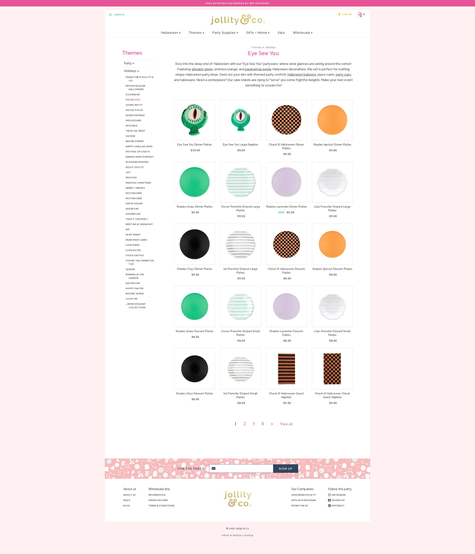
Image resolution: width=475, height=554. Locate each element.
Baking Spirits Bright (140, 157)
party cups (343, 74)
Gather (130, 136)
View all (286, 424)
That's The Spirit (137, 219)
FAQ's (126, 500)
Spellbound (133, 120)
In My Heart (133, 234)
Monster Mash (135, 115)
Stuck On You (135, 255)
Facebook (338, 500)
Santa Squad (134, 203)
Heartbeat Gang (136, 240)
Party (128, 63)
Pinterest (338, 505)
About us (129, 495)
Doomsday (133, 94)
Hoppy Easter (134, 288)
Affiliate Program (303, 500)
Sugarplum (133, 214)
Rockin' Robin (135, 293)
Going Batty (134, 105)
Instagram (339, 495)
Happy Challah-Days (139, 146)
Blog (126, 505)
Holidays (130, 71)
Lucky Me (131, 298)
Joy (128, 172)
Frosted (131, 177)
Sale (281, 32)
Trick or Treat (135, 131)
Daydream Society (303, 495)
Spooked (131, 125)
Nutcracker (134, 193)
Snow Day (132, 208)
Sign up (285, 468)
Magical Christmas (138, 182)
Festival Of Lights (138, 151)
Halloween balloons (301, 74)
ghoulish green (202, 69)
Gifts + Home (257, 32)
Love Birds (133, 245)
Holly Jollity (135, 167)
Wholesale (302, 32)
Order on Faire (158, 500)
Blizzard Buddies (137, 162)
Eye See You (133, 99)
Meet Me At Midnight (139, 224)
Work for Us (299, 505)
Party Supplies (224, 32)
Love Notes (133, 250)
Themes (196, 32)
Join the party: (191, 468)
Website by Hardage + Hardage (237, 535)
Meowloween (135, 141)
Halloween (170, 32)
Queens (130, 269)
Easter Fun (133, 283)
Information (157, 495)
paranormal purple (258, 69)
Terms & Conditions (161, 505)
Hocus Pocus (134, 110)
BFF (128, 229)
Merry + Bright (135, 188)
